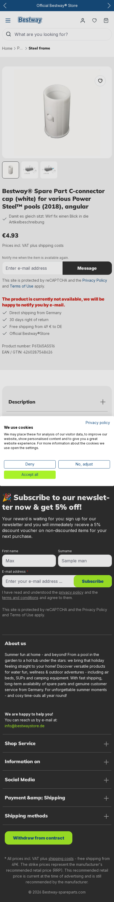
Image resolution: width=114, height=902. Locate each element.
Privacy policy (98, 423)
